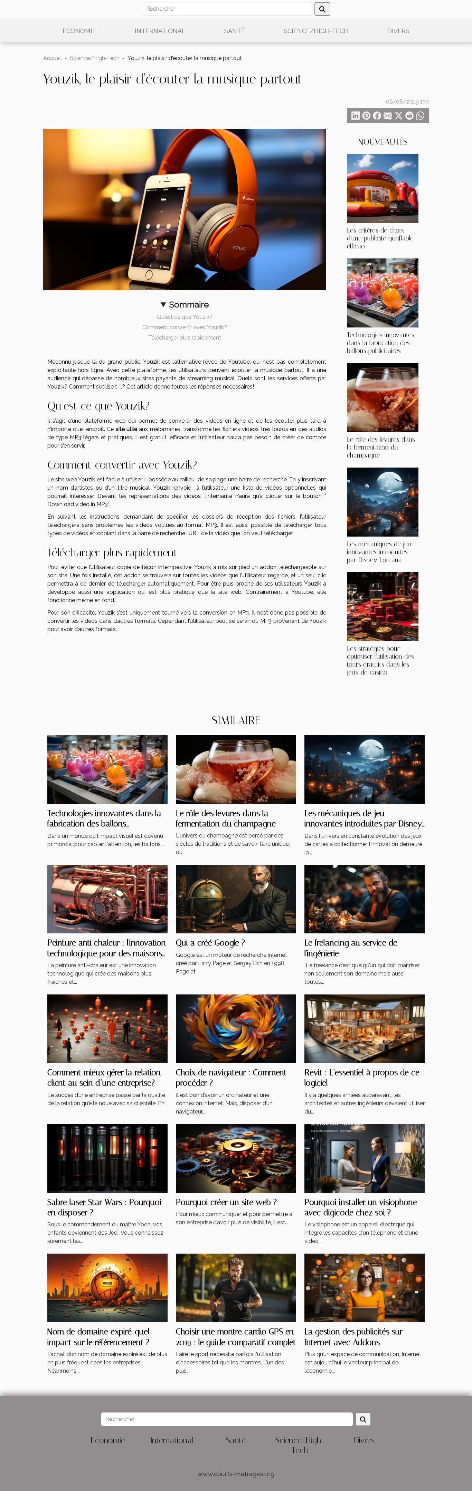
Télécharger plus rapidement (184, 337)
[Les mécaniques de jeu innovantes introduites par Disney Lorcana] (382, 501)
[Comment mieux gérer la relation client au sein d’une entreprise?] (107, 1028)
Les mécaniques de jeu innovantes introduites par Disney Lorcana (379, 552)
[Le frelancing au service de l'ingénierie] (364, 898)
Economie (79, 31)
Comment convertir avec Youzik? (184, 327)
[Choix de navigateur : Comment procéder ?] (236, 1028)
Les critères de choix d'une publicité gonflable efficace (380, 238)
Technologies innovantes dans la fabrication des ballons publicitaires (380, 343)
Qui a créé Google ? (210, 943)
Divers (398, 31)
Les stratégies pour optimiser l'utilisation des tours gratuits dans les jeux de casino (380, 660)
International (160, 31)
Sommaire (189, 305)
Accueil (52, 58)
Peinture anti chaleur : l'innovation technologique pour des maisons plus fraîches (106, 953)
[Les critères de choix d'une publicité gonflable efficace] (382, 188)
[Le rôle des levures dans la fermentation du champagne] (382, 397)
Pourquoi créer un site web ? (226, 1202)
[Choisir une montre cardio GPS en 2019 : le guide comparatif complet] (236, 1287)
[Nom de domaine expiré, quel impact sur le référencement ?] (107, 1287)
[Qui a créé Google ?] (236, 898)
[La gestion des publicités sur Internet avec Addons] (364, 1287)
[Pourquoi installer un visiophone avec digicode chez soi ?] (364, 1158)
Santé (234, 31)
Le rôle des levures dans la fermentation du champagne (381, 447)
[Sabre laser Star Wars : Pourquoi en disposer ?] (107, 1158)
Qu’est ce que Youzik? (185, 317)
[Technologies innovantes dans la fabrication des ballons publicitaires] (382, 292)
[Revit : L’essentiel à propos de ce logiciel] (364, 1028)
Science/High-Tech (316, 31)
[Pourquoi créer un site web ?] (236, 1158)
